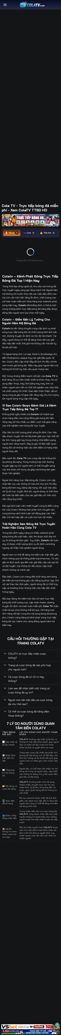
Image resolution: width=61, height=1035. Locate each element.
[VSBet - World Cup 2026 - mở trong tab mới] (30, 1026)
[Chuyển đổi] (5, 654)
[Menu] (5, 4)
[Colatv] (32, 4)
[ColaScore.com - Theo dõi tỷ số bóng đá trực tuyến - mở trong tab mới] (30, 1031)
